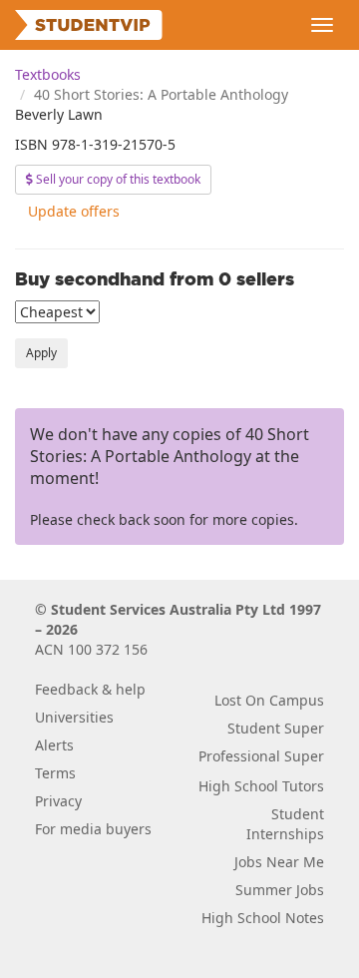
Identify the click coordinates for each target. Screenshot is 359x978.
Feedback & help (90, 689)
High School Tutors (261, 785)
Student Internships (285, 823)
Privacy (58, 800)
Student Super (275, 728)
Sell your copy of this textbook (116, 179)
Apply (41, 352)
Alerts (54, 744)
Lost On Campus (269, 700)
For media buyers (93, 828)
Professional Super (261, 755)
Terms (55, 772)
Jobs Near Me (279, 861)
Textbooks (48, 74)
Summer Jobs (279, 889)
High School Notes (262, 917)
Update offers (74, 211)
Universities (74, 717)
